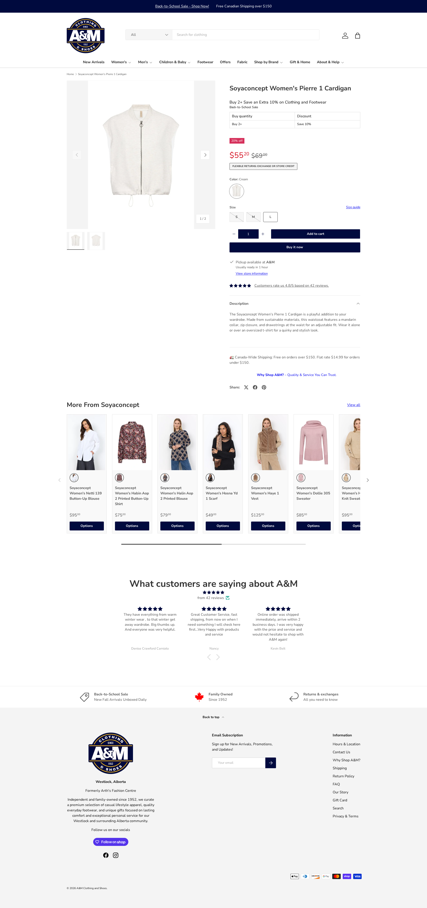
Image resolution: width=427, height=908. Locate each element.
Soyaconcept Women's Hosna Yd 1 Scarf (222, 493)
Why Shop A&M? (346, 760)
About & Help (328, 62)
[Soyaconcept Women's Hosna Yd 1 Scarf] (223, 442)
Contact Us (341, 752)
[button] (358, 36)
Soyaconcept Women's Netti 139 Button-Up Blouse (86, 493)
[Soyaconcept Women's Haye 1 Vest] (268, 442)
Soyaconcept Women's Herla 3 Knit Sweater (356, 493)
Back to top (211, 717)
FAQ (336, 784)
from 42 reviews (210, 597)
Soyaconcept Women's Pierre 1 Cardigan (102, 74)
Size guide (353, 207)
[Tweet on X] (246, 387)
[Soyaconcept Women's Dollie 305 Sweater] (313, 442)
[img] (213, 592)
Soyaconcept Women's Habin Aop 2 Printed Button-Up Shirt (132, 495)
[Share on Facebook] (255, 387)
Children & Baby (172, 62)
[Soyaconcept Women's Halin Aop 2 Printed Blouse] (177, 442)
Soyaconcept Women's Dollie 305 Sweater (313, 493)
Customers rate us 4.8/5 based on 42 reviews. (291, 285)
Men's (143, 62)
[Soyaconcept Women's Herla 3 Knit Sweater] (359, 442)
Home (70, 74)
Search (338, 808)
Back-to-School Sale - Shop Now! (182, 6)
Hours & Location (346, 744)
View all (353, 404)
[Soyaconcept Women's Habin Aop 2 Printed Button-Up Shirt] (132, 442)
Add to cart (315, 234)
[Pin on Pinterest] (264, 387)
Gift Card (340, 800)
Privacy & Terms (346, 816)
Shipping (340, 768)
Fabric (242, 62)
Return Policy (343, 776)
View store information (252, 273)
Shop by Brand (266, 62)
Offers (225, 62)
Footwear (205, 62)
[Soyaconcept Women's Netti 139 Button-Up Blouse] (87, 442)
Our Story (340, 792)
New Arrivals (94, 62)
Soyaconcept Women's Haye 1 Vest (265, 493)
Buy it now (294, 247)
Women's (119, 62)
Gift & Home (300, 62)
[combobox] (222, 35)
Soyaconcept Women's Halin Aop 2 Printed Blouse (176, 493)
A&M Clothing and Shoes (92, 888)
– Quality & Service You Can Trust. (296, 375)
